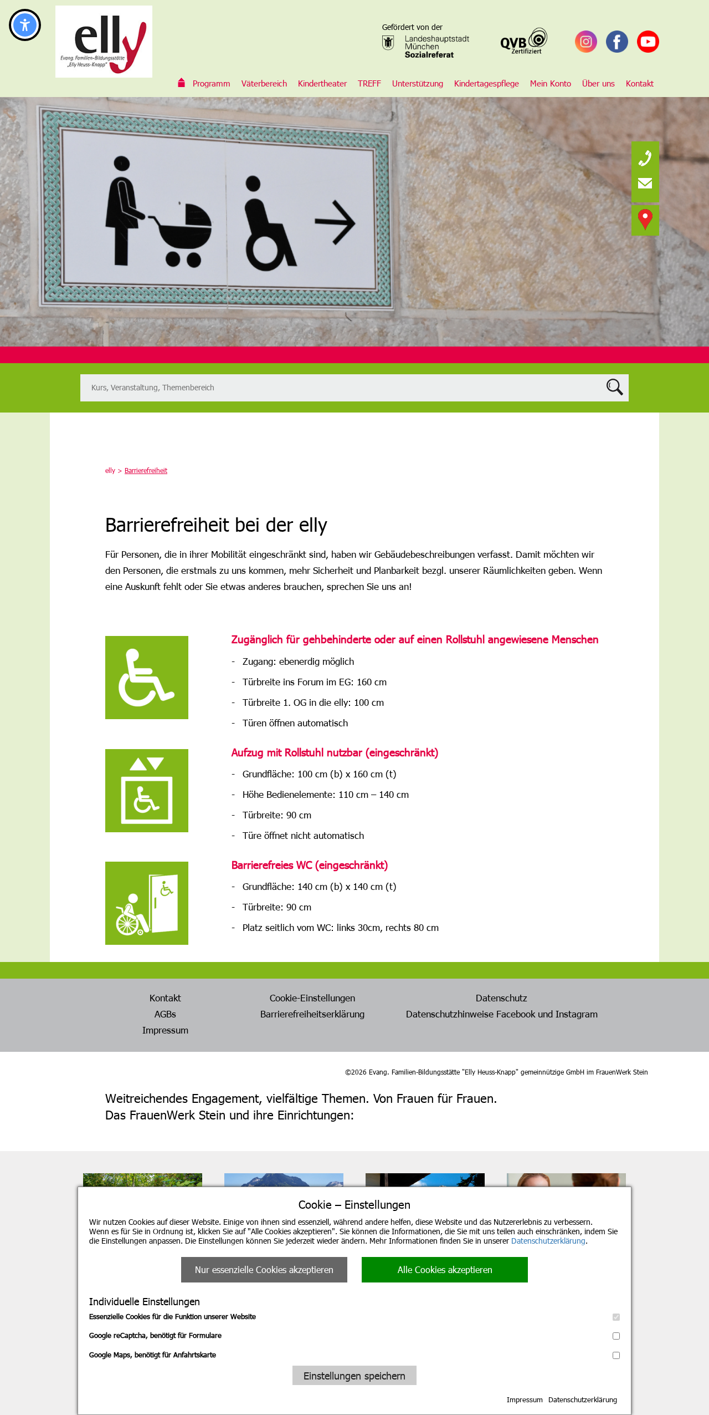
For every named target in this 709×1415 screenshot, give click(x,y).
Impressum (525, 1399)
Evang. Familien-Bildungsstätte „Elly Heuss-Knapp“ (181, 83)
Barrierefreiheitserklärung (312, 1013)
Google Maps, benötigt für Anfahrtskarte (152, 1354)
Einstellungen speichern (354, 1375)
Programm (211, 83)
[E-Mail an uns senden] (645, 183)
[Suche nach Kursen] (354, 388)
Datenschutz (501, 997)
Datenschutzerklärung (548, 1240)
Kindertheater (322, 83)
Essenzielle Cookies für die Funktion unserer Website (172, 1316)
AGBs (165, 1013)
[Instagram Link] (586, 41)
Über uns (598, 83)
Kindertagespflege (486, 83)
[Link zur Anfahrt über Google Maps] (645, 219)
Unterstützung (417, 83)
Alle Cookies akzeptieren (445, 1269)
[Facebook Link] (617, 41)
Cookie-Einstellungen (312, 997)
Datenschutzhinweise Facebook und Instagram (502, 1013)
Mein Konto (550, 83)
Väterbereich (264, 83)
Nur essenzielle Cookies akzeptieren (264, 1269)
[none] (645, 155)
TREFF (369, 83)
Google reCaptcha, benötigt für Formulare (155, 1335)
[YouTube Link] (648, 41)
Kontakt (640, 83)
